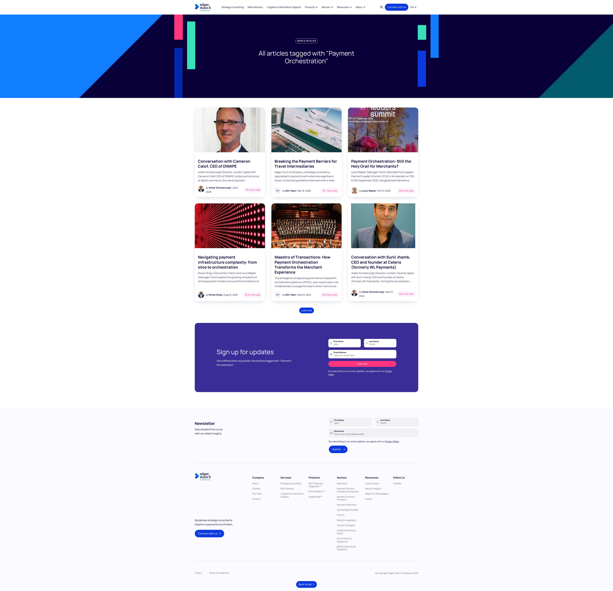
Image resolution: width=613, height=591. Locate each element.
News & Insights (373, 488)
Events (368, 498)
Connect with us (396, 7)
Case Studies (372, 483)
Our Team (257, 493)
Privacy (198, 572)
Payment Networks (346, 504)
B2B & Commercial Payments (346, 548)
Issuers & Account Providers (346, 498)
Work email (339, 431)
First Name (338, 341)
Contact (256, 498)
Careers (256, 488)
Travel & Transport (346, 525)
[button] (311, 7)
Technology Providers (347, 509)
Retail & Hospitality (346, 520)
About (255, 483)
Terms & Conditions (219, 572)
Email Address (339, 352)
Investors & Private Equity (346, 532)
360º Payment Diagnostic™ (316, 485)
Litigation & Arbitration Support (284, 7)
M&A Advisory (255, 7)
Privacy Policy (392, 441)
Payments (342, 483)
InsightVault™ (316, 496)
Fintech (340, 514)
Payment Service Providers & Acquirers (347, 490)
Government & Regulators (344, 540)
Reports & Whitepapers (377, 493)
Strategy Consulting (233, 7)
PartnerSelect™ (317, 491)
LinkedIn (397, 483)
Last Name (374, 341)
